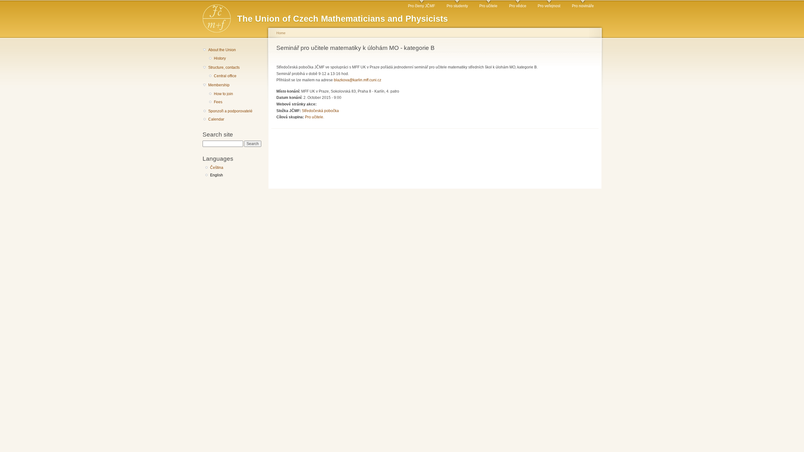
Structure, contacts (224, 67)
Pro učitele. (314, 117)
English (216, 175)
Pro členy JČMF (421, 6)
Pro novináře (583, 6)
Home (280, 33)
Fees (218, 102)
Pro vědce (517, 6)
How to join (223, 94)
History (220, 58)
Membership (219, 85)
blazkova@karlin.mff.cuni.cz (357, 80)
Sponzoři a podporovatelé (230, 111)
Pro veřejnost (549, 6)
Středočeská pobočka (320, 111)
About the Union (222, 50)
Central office (225, 76)
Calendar (216, 119)
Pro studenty (457, 6)
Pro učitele (488, 6)
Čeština (216, 167)
